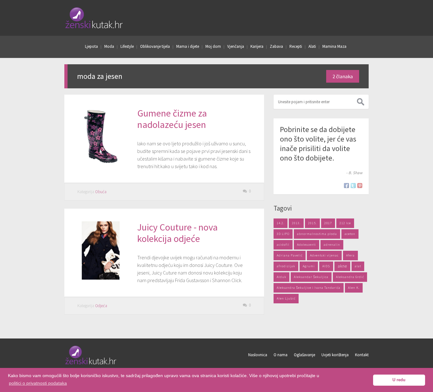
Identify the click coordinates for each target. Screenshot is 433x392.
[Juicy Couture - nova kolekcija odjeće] (100, 278)
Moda (109, 46)
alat (358, 266)
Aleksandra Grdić (350, 277)
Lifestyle (127, 46)
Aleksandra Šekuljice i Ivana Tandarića (308, 288)
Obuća (101, 191)
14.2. (280, 223)
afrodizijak (286, 266)
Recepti (295, 46)
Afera (350, 255)
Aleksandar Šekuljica (311, 277)
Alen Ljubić (286, 298)
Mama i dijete (187, 46)
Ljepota (91, 46)
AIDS (326, 266)
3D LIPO (283, 234)
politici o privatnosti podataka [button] (38, 383)
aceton (350, 234)
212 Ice (345, 223)
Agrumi (309, 266)
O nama (281, 354)
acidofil (283, 245)
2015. (312, 223)
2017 (328, 223)
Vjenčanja (235, 46)
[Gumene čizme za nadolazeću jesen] (101, 164)
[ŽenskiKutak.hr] (91, 363)
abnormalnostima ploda (317, 234)
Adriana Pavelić (289, 255)
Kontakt (362, 354)
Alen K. (353, 288)
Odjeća (101, 305)
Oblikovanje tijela (155, 46)
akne (342, 266)
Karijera (256, 46)
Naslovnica (257, 354)
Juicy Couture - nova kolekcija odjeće (177, 232)
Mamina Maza (334, 46)
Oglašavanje (304, 354)
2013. (296, 223)
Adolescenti (306, 245)
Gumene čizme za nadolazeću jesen (172, 118)
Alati (312, 46)
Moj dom (213, 46)
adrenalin (332, 245)
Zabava (276, 46)
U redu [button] (398, 380)
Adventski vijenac (324, 255)
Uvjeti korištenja (335, 354)
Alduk (281, 277)
